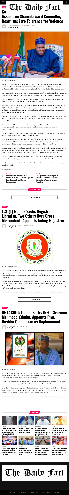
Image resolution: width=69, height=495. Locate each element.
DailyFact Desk (13, 27)
